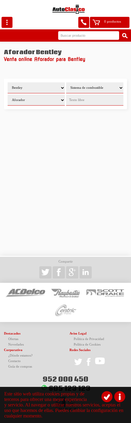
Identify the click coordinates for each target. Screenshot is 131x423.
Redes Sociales (79, 350)
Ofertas (13, 339)
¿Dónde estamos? (20, 355)
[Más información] (119, 396)
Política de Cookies (87, 344)
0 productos (112, 21)
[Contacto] (83, 22)
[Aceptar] (106, 396)
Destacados (12, 333)
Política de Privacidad (89, 339)
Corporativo (13, 350)
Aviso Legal (78, 333)
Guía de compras (20, 366)
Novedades (16, 344)
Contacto (14, 361)
